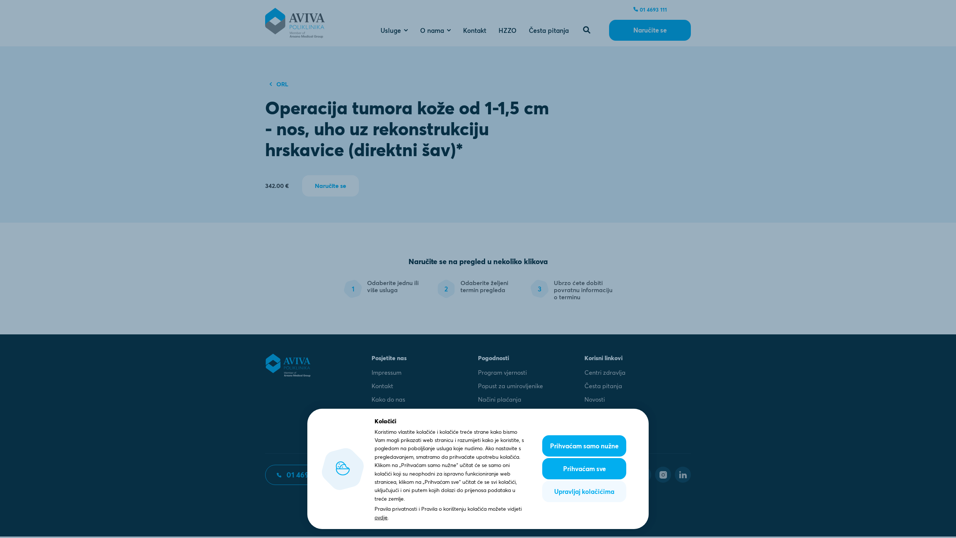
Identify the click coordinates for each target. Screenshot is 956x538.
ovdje (381, 517)
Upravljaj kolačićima (584, 491)
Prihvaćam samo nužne (584, 446)
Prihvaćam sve (584, 469)
